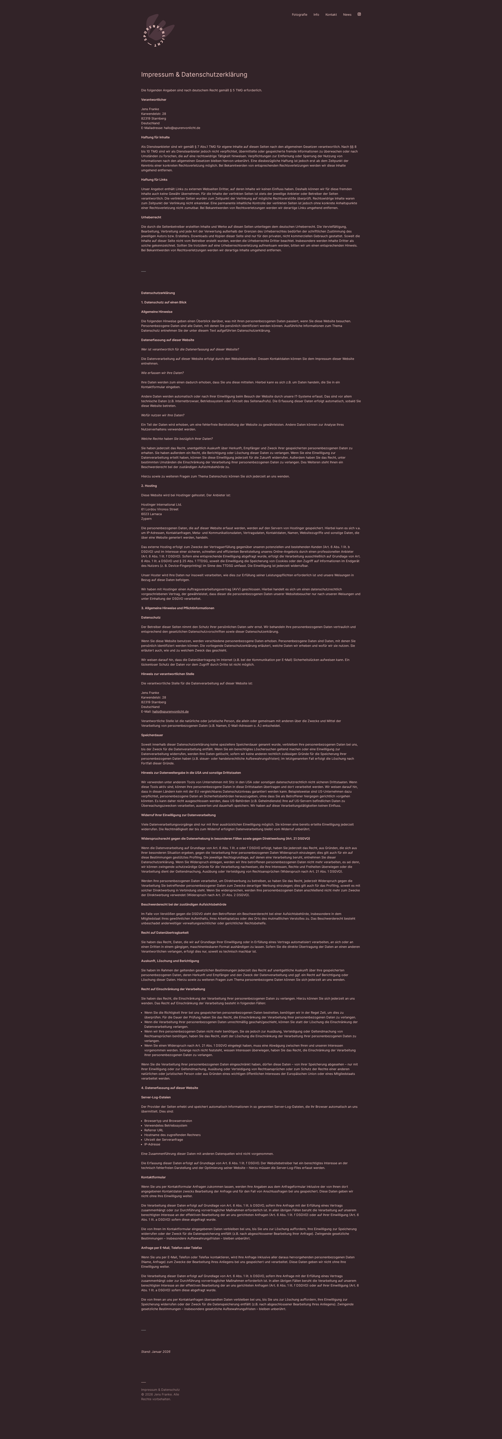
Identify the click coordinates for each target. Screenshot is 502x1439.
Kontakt (331, 14)
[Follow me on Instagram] (359, 30)
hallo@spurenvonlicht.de (170, 711)
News (347, 14)
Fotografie (299, 14)
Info (316, 14)
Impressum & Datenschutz (160, 1390)
